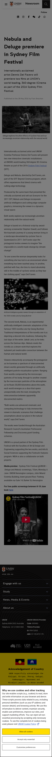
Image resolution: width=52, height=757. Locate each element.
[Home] (16, 4)
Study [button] (6, 591)
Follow (44, 12)
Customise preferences (26, 747)
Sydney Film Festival (37, 165)
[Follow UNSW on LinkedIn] (18, 16)
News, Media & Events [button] (16, 599)
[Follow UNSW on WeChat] (34, 16)
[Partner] (31, 4)
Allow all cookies (26, 732)
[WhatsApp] (44, 16)
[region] (26, 721)
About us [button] (8, 607)
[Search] (46, 4)
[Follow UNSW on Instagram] (23, 16)
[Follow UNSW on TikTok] (39, 16)
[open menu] (6, 4)
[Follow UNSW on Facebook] (28, 16)
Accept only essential (26, 739)
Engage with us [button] (12, 583)
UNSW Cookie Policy (29, 724)
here (11, 490)
